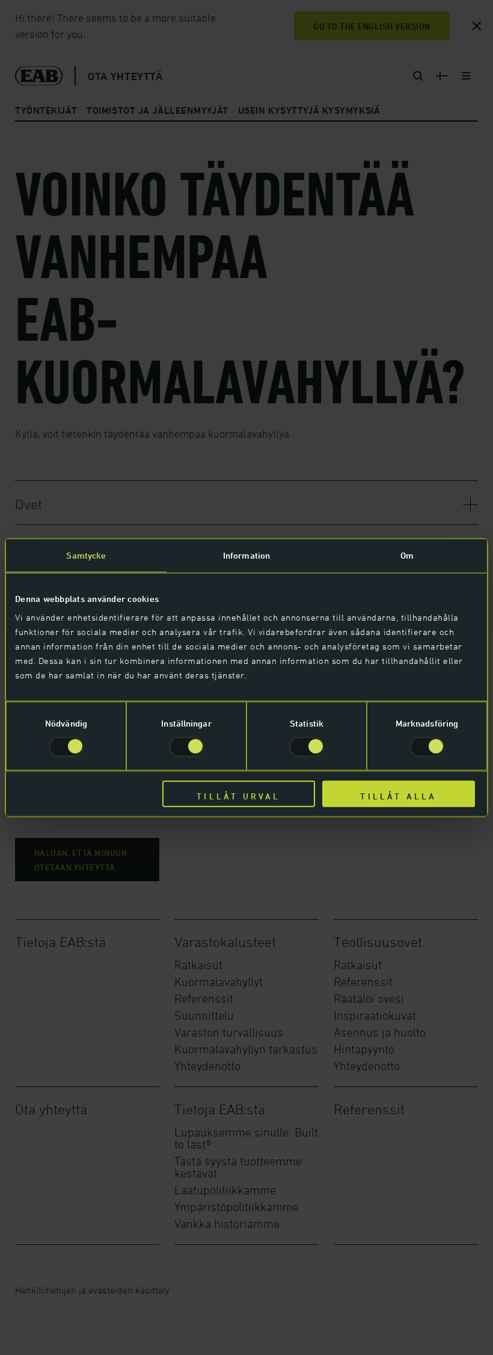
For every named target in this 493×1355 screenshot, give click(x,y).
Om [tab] (407, 555)
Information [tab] (246, 555)
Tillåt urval (238, 796)
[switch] (187, 746)
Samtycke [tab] (86, 555)
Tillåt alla (398, 796)
